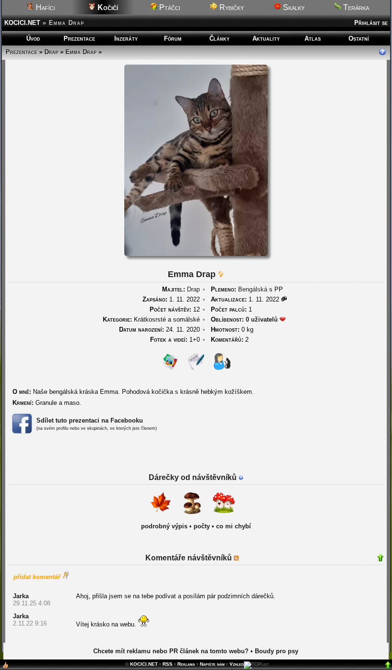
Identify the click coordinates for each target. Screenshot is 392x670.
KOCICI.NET (22, 22)
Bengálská (252, 289)
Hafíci (44, 7)
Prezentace (79, 38)
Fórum (173, 38)
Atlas (313, 38)
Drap (51, 52)
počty (202, 526)
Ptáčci (168, 7)
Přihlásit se (371, 22)
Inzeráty (126, 38)
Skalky (293, 7)
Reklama (186, 664)
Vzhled (236, 664)
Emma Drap (81, 52)
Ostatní (358, 38)
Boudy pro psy (276, 651)
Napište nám (212, 664)
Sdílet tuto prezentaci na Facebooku (89, 420)
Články (219, 38)
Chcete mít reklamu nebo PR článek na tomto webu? (171, 651)
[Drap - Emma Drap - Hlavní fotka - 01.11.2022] (196, 253)
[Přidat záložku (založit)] (5, 667)
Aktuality (266, 38)
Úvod (33, 38)
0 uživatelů (262, 319)
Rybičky (231, 7)
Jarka (21, 596)
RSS (168, 664)
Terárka (355, 7)
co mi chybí (233, 526)
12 (175, 309)
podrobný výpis (164, 526)
